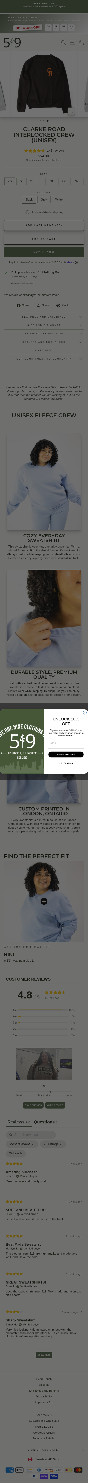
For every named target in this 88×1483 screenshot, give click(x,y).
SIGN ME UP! (66, 754)
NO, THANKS (66, 763)
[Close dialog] (85, 712)
